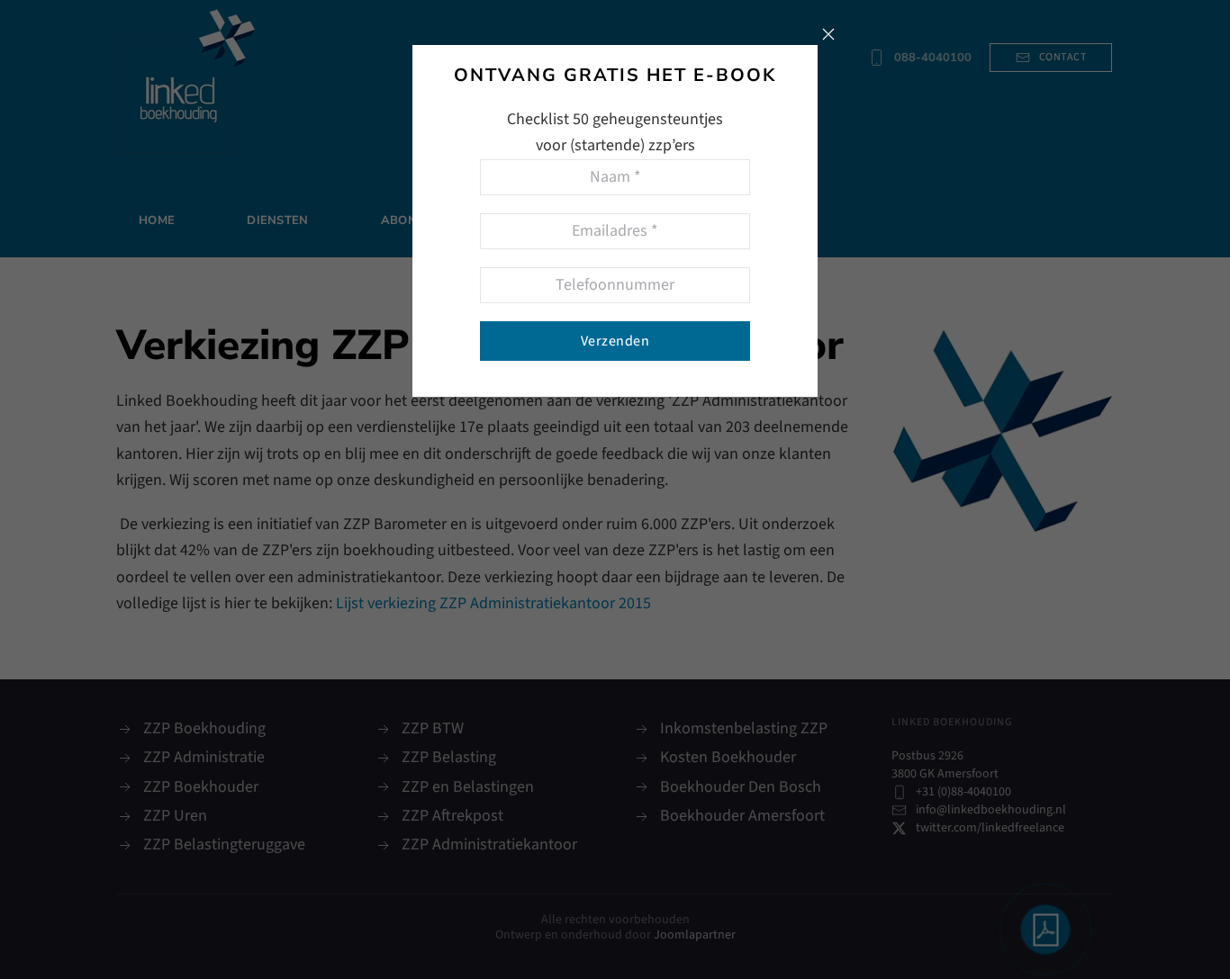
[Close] (828, 34)
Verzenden (615, 341)
